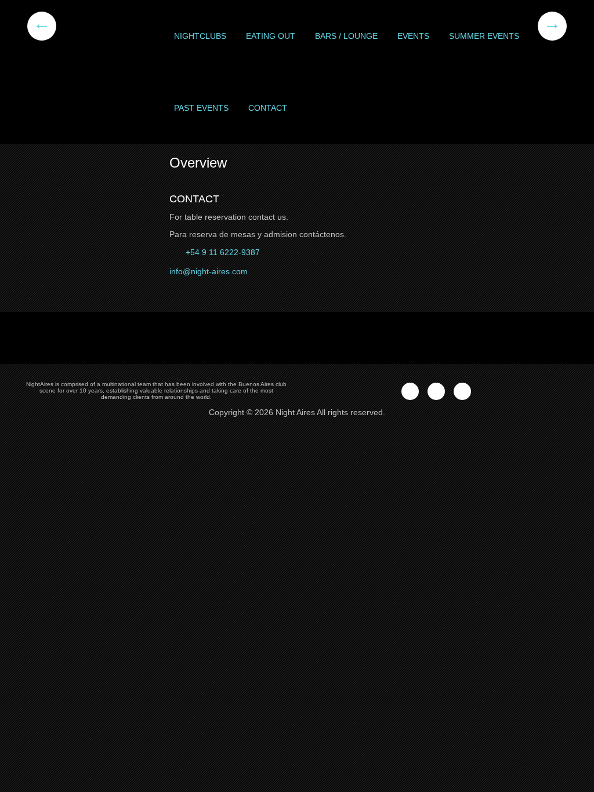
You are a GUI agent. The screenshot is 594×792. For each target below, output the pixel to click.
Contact (267, 107)
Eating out (270, 36)
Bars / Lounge (346, 36)
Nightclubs (200, 36)
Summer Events (484, 36)
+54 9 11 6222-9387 (221, 252)
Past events (201, 107)
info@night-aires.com (208, 271)
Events (413, 36)
